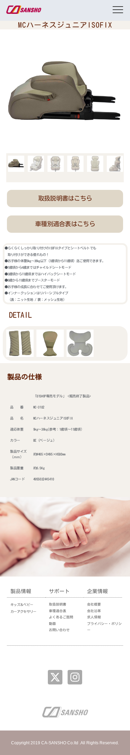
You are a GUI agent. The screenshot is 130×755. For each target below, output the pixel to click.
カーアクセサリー (23, 611)
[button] (64, 198)
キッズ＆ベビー (21, 604)
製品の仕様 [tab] (24, 376)
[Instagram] (75, 677)
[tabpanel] (65, 440)
